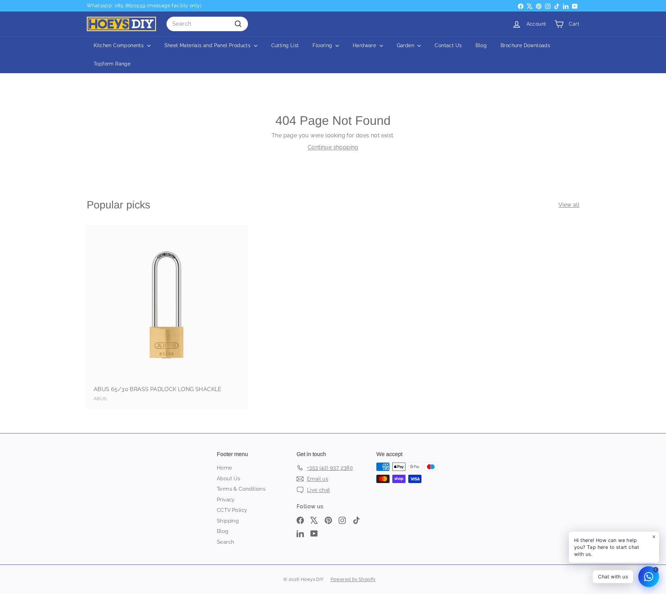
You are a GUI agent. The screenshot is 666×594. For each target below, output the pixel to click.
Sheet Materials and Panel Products (208, 45)
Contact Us (448, 45)
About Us (228, 478)
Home (224, 468)
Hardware (365, 45)
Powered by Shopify (353, 579)
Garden (406, 45)
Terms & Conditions (241, 489)
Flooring (323, 45)
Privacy (226, 500)
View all (568, 204)
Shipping (228, 521)
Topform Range (112, 64)
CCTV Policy (232, 510)
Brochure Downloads (525, 45)
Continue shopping (333, 147)
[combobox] (207, 24)
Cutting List (285, 45)
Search (225, 542)
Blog (481, 45)
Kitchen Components (119, 45)
